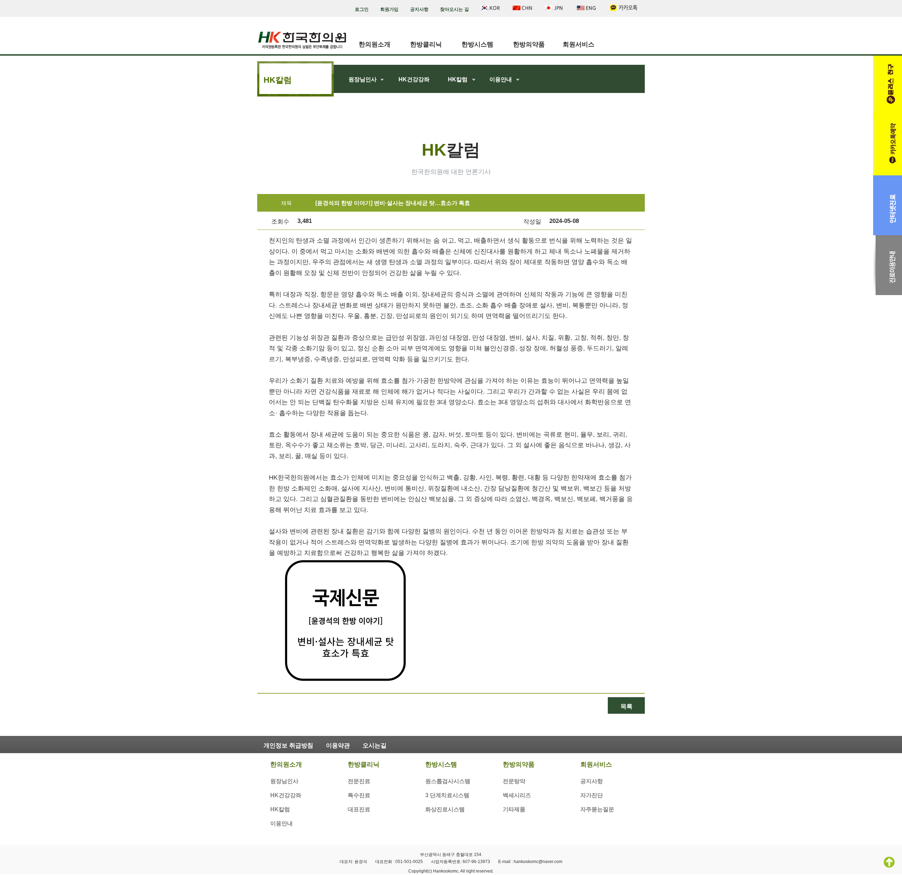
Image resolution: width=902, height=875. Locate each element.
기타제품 (514, 809)
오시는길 (375, 745)
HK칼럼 (458, 79)
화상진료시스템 (445, 809)
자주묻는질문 (597, 809)
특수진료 (359, 795)
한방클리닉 (426, 44)
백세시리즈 (517, 795)
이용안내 (500, 79)
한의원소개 (374, 44)
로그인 (362, 9)
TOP (889, 862)
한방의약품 (529, 44)
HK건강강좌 (414, 79)
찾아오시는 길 (454, 9)
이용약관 (338, 745)
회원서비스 (578, 44)
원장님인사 (362, 79)
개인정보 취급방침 (288, 745)
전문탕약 (514, 781)
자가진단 (591, 795)
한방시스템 (477, 44)
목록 (626, 706)
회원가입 (389, 9)
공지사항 (419, 9)
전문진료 (359, 781)
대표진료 (359, 809)
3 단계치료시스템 (447, 795)
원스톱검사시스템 (447, 781)
